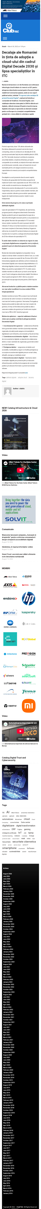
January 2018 (7, 1133)
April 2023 (6, 974)
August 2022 (7, 994)
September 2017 (9, 1143)
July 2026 (6, 876)
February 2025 (8, 919)
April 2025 (6, 914)
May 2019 (6, 1093)
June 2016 (6, 1181)
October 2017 (8, 1140)
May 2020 (6, 1062)
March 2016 (7, 1188)
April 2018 (6, 1125)
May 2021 (6, 1032)
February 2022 (8, 1009)
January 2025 (7, 921)
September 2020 (9, 1052)
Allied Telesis (15, 813)
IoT (20, 832)
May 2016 (6, 1183)
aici (26, 373)
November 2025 (8, 896)
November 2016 (8, 1168)
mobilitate (24, 836)
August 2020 (7, 1055)
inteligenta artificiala (9, 833)
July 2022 (6, 997)
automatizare (7, 819)
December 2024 (8, 924)
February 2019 (8, 1100)
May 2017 (6, 1153)
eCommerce (6, 829)
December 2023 (8, 954)
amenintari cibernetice (27, 813)
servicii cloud (17, 845)
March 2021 (7, 1037)
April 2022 (6, 1004)
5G (3, 813)
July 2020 (6, 1057)
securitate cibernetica (24, 841)
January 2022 (7, 1012)
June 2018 (6, 1120)
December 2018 (8, 1105)
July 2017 (6, 1148)
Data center (25, 822)
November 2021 (8, 1017)
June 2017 (6, 1150)
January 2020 (7, 1072)
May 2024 (6, 942)
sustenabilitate (14, 852)
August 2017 (7, 1145)
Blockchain (18, 819)
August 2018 (7, 1115)
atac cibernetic (21, 816)
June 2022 (6, 999)
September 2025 (9, 901)
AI (7, 812)
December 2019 (8, 1075)
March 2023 (7, 977)
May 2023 (6, 972)
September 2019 (9, 1082)
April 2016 (6, 1186)
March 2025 (7, 916)
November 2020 (8, 1047)
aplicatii (11, 816)
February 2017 (8, 1160)
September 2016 (9, 1173)
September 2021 (9, 1022)
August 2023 (7, 964)
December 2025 (8, 894)
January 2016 (7, 1193)
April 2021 (6, 1035)
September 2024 (9, 932)
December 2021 (8, 1015)
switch (24, 851)
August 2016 (7, 1176)
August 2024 (7, 934)
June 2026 (6, 879)
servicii (10, 845)
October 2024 (8, 929)
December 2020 (8, 1045)
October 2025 (8, 899)
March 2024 (7, 947)
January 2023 (7, 982)
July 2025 (6, 906)
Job (25, 833)
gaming (27, 829)
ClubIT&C (20, 1207)
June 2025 (6, 909)
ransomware (15, 838)
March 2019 (7, 1098)
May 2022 (6, 1002)
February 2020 (8, 1070)
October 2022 (8, 989)
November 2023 (8, 957)
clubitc (6, 81)
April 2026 (6, 884)
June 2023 (6, 969)
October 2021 (8, 1020)
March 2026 (7, 886)
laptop (31, 833)
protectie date (6, 838)
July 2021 (6, 1027)
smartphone (9, 848)
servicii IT (25, 845)
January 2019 (7, 1103)
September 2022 (9, 992)
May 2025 (6, 911)
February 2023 (8, 979)
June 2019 (6, 1090)
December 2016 (8, 1166)
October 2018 (8, 1110)
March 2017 (7, 1158)
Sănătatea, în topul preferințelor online (17, 547)
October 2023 (8, 959)
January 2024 (7, 952)
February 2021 (8, 1040)
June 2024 (6, 939)
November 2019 (8, 1077)
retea (28, 838)
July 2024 (6, 937)
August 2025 (7, 904)
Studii (4, 46)
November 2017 (8, 1138)
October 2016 (8, 1170)
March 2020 (7, 1067)
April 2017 (6, 1155)
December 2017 (8, 1135)
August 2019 (7, 1085)
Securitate (6, 842)
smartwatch (22, 848)
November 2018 (8, 1108)
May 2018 (6, 1123)
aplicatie (4, 816)
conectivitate (14, 822)
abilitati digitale (11, 377)
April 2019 (6, 1095)
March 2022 (7, 1007)
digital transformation (25, 826)
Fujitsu (20, 829)
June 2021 (6, 1030)
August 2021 (7, 1025)
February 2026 (8, 889)
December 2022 (8, 984)
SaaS (33, 838)
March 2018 (7, 1128)
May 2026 (6, 881)
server (4, 845)
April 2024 (6, 944)
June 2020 (6, 1060)
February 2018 (8, 1130)
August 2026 (7, 874)
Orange (31, 836)
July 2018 (6, 1118)
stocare (4, 851)
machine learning (7, 836)
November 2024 (8, 926)
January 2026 (7, 891)
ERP (14, 829)
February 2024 (8, 949)
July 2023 (6, 967)
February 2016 (8, 1191)
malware (17, 836)
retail (23, 839)
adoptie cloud (22, 377)
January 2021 (7, 1042)
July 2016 (6, 1178)
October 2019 (8, 1080)
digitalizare (8, 825)
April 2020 (6, 1065)
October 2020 (8, 1050)
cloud (27, 819)
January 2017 (7, 1163)
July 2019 (6, 1087)
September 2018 (9, 1113)
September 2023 (9, 962)
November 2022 (8, 987)
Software (30, 848)
